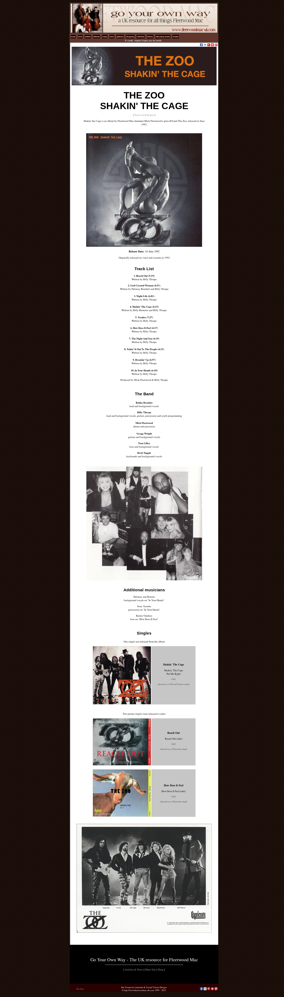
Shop (160, 969)
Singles (150, 115)
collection (141, 36)
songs (104, 36)
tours (112, 36)
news (80, 36)
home (73, 36)
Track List (139, 115)
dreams (176, 36)
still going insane (163, 36)
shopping (130, 36)
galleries (120, 36)
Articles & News (134, 969)
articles (88, 36)
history (150, 36)
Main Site (150, 969)
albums (97, 36)
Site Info (80, 988)
